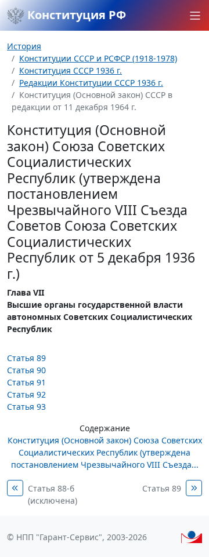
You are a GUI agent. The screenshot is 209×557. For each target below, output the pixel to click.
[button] (195, 16)
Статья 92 (26, 394)
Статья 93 (26, 406)
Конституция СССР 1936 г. (70, 70)
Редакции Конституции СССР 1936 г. (91, 82)
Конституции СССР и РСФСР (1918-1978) (98, 58)
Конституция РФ (75, 15)
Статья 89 (26, 357)
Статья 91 (26, 382)
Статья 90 (26, 370)
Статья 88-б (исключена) (52, 494)
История (24, 46)
